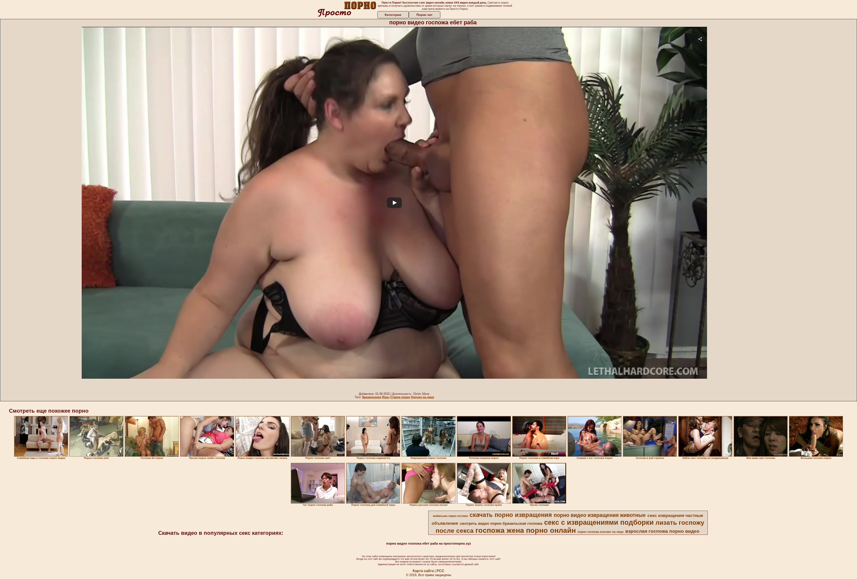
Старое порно (400, 397)
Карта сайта (423, 571)
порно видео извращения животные (600, 515)
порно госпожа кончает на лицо (601, 531)
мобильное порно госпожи (450, 516)
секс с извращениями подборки (599, 522)
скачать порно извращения (511, 515)
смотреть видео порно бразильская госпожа (501, 523)
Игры (385, 397)
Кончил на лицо (422, 397)
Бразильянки (371, 397)
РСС (440, 571)
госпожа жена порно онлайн (525, 530)
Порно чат (424, 15)
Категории (393, 15)
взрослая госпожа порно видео (662, 531)
